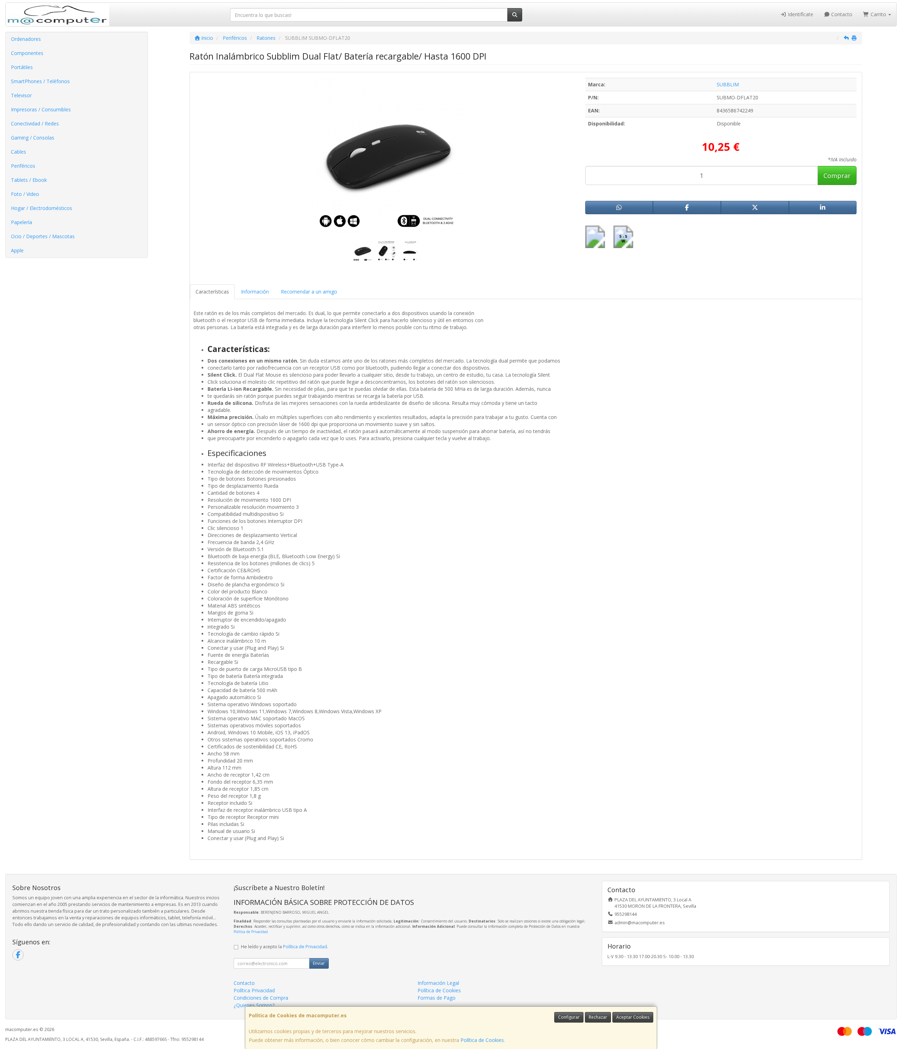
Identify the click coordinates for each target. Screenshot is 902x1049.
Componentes (27, 53)
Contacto (841, 14)
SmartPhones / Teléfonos (40, 81)
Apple (17, 250)
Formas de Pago (437, 997)
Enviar (319, 963)
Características (212, 291)
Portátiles (22, 67)
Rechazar (598, 1017)
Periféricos (23, 165)
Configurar (569, 1017)
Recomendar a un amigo (309, 291)
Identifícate (799, 14)
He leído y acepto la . (284, 947)
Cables (18, 151)
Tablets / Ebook (29, 180)
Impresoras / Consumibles (41, 109)
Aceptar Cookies (632, 1017)
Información (255, 291)
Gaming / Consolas (32, 137)
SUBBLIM (728, 84)
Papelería (21, 222)
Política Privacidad (254, 990)
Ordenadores (26, 39)
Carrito (878, 14)
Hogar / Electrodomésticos (41, 208)
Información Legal (438, 983)
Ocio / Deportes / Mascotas (43, 236)
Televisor (21, 95)
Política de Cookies (482, 1040)
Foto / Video (25, 194)
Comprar (837, 175)
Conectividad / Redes (35, 123)
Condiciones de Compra (261, 997)
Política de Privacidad (251, 931)
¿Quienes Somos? (254, 1005)
